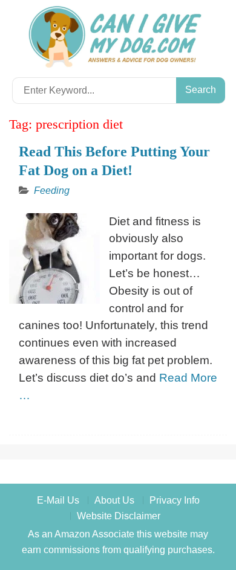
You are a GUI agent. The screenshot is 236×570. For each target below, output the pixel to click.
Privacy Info (174, 500)
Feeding (52, 190)
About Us (114, 500)
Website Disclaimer (118, 516)
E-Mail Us (58, 500)
